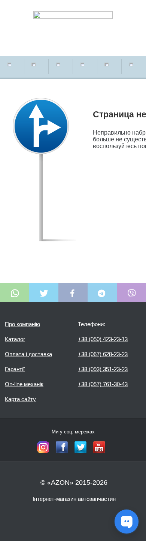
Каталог (15, 339)
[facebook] (62, 447)
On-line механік (24, 384)
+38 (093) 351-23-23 (103, 369)
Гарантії (15, 369)
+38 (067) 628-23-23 (103, 354)
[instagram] (43, 447)
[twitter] (80, 447)
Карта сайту (20, 399)
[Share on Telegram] (102, 292)
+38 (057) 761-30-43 (103, 384)
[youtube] (99, 447)
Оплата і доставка (28, 354)
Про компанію (22, 324)
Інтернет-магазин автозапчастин (74, 499)
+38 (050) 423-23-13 (103, 339)
